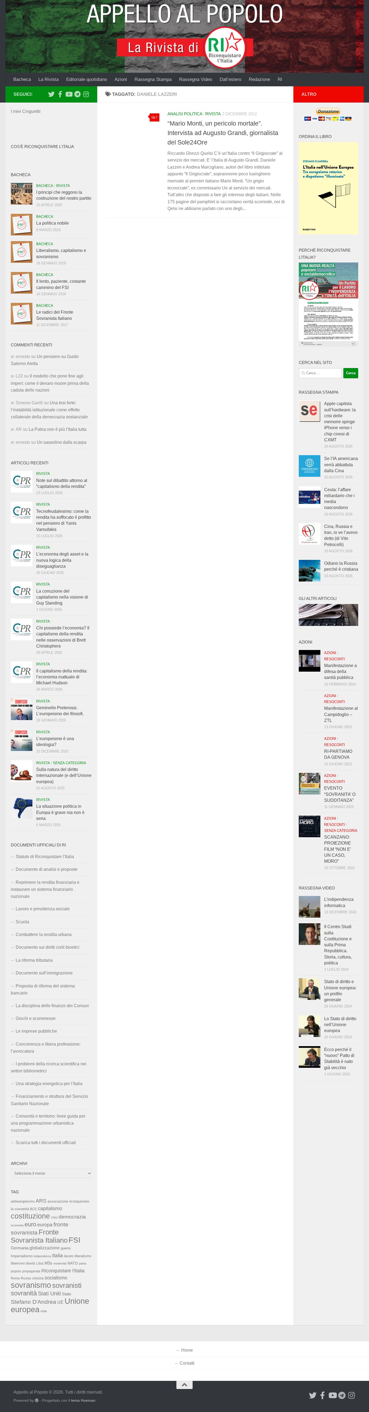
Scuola (22, 922)
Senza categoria (69, 763)
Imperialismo (22, 1256)
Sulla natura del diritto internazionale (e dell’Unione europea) (64, 775)
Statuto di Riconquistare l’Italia (45, 856)
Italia (57, 1255)
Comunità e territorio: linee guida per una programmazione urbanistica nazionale (48, 1123)
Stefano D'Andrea (33, 1302)
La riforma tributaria (34, 960)
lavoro (68, 1256)
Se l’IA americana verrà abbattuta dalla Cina (341, 464)
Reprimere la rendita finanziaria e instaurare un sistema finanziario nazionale (45, 889)
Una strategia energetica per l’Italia (49, 1083)
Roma (15, 1278)
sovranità (24, 1293)
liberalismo (83, 1256)
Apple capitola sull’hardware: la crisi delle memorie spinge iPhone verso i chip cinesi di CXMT (340, 421)
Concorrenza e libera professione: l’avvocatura (45, 1047)
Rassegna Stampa (153, 79)
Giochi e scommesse (36, 1018)
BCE (33, 1209)
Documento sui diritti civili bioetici (47, 947)
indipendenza (42, 1256)
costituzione (30, 1216)
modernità (59, 1263)
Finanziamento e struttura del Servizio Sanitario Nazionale (49, 1100)
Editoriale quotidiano (86, 79)
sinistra (37, 1278)
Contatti (187, 1363)
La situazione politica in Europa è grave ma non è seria (60, 812)
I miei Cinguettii (26, 111)
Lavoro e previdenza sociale (43, 909)
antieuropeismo (23, 1201)
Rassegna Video (195, 79)
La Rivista (48, 79)
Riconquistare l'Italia (63, 1270)
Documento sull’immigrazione (44, 973)
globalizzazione (44, 1247)
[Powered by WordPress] (37, 1400)
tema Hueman (83, 1400)
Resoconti (334, 659)
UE (60, 1302)
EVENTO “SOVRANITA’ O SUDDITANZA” (339, 794)
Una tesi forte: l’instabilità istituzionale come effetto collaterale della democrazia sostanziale (49, 409)
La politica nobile (52, 223)
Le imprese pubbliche (36, 1031)
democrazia (72, 1217)
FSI (74, 1240)
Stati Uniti (49, 1293)
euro (30, 1224)
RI (280, 79)
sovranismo (31, 1285)
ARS (41, 1201)
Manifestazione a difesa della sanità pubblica (340, 671)
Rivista (213, 114)
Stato (66, 1294)
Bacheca (22, 79)
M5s (48, 1263)
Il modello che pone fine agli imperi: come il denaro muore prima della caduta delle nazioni (50, 383)
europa (44, 1224)
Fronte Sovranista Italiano (39, 1236)
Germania (19, 1248)
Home (187, 1350)
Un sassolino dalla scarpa (61, 442)
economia (17, 1225)
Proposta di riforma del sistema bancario (43, 989)
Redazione (259, 79)
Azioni (121, 79)
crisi (54, 1217)
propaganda (31, 1271)
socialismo (56, 1277)
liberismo (18, 1263)
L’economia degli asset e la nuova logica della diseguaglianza (62, 560)
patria (82, 1263)
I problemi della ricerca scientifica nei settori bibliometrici (48, 1067)
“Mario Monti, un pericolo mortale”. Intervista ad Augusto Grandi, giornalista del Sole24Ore (222, 133)
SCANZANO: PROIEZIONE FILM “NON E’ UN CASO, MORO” (337, 849)
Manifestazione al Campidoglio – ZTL (341, 714)
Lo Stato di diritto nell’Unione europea (340, 1024)
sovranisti (67, 1285)
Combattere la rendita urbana (44, 934)
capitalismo (50, 1208)
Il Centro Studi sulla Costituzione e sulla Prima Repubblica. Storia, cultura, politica (338, 944)
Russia (26, 1278)
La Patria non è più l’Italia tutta (57, 429)
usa (44, 1311)
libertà (30, 1263)
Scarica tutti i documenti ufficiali (46, 1142)
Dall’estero (230, 79)
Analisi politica (184, 114)
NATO (73, 1263)
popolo (16, 1271)
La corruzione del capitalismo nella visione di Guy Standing (62, 597)
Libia (39, 1263)
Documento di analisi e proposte (47, 869)
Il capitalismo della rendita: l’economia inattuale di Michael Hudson (61, 677)
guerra (66, 1248)
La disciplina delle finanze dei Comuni (52, 1005)
